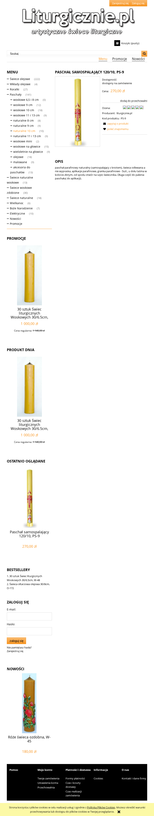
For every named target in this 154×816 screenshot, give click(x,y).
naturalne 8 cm (23, 120)
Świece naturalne (21, 198)
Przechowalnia (46, 787)
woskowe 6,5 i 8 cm (26, 100)
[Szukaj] (144, 54)
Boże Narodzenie (21, 208)
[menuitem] (103, 58)
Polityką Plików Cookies (101, 807)
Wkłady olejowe (20, 84)
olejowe (18, 157)
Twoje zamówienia (48, 778)
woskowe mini (22, 141)
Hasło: (11, 624)
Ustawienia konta (47, 783)
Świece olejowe (20, 79)
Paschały (15, 94)
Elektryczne (17, 213)
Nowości (15, 219)
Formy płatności (75, 778)
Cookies (98, 778)
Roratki (14, 89)
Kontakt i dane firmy (134, 778)
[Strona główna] (77, 20)
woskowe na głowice (26, 146)
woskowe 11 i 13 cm (26, 115)
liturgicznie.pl (124, 113)
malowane (20, 162)
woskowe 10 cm (23, 110)
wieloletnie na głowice (28, 152)
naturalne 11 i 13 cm (27, 136)
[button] (115, 123)
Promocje (16, 224)
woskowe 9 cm (22, 105)
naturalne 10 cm (24, 131)
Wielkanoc (16, 203)
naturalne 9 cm (23, 126)
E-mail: (11, 609)
